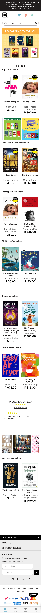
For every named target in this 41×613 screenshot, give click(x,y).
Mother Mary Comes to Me (30, 225)
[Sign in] (32, 15)
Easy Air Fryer (11, 379)
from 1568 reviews (20, 408)
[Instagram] (12, 579)
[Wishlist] (19, 15)
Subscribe (36, 572)
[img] (20, 404)
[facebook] (17, 579)
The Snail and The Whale (10, 274)
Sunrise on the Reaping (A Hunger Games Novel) (10, 330)
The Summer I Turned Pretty (30, 329)
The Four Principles (10, 102)
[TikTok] (29, 579)
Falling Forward (30, 102)
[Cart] (25, 15)
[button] (38, 14)
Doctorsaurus (30, 273)
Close (38, 2)
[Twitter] (23, 579)
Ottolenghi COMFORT (30, 380)
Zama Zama (11, 175)
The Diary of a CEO (10, 490)
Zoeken (36, 23)
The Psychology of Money (30, 491)
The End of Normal (30, 175)
